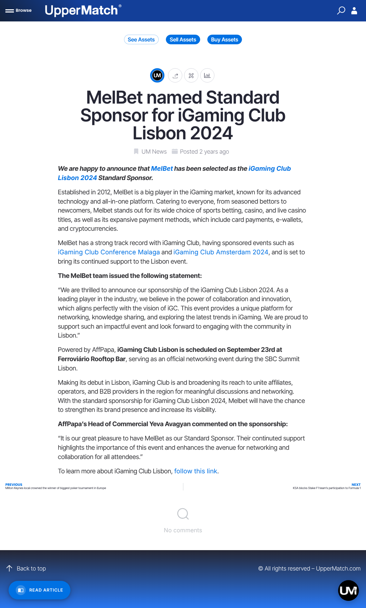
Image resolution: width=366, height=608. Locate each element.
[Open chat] (348, 590)
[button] (175, 75)
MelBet (162, 169)
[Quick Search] (341, 10)
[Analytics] (207, 75)
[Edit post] (191, 75)
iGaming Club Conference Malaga (109, 252)
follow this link (195, 471)
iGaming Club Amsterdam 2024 (220, 252)
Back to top (31, 568)
